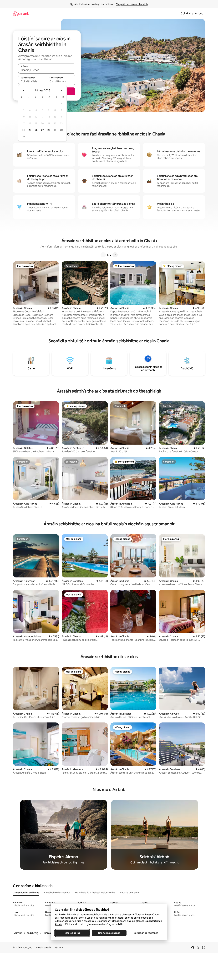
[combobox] (47, 70)
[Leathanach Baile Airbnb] (21, 13)
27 (42, 130)
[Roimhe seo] (103, 254)
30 (61, 130)
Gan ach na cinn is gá (109, 932)
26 (36, 130)
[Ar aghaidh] (115, 254)
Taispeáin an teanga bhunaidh (132, 4)
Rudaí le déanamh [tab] (129, 892)
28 (48, 130)
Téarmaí (59, 947)
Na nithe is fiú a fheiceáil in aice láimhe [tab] (95, 892)
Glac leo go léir (72, 932)
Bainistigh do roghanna (146, 932)
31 (23, 136)
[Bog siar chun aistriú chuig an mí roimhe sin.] (24, 91)
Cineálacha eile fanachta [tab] (57, 892)
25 (30, 130)
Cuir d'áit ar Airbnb (192, 13)
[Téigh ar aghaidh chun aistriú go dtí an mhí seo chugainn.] (61, 91)
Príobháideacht (44, 947)
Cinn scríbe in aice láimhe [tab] (26, 892)
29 (55, 130)
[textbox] (32, 81)
